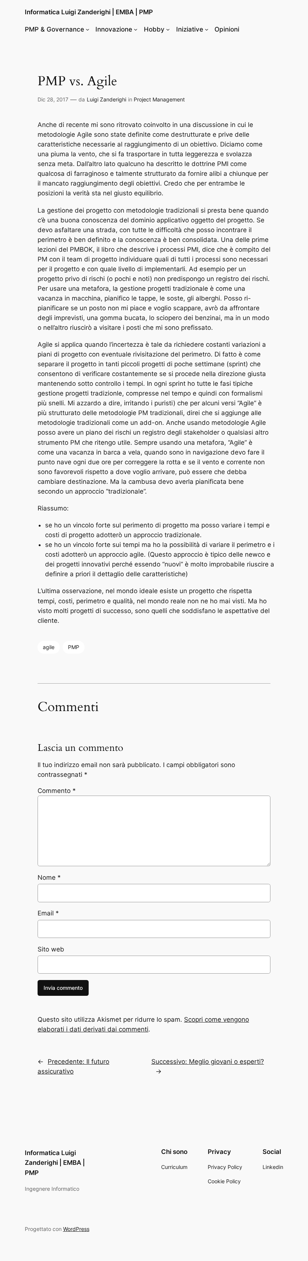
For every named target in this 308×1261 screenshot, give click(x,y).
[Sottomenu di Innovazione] (135, 29)
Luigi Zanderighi (106, 99)
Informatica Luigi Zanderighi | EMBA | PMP (89, 12)
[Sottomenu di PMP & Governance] (87, 29)
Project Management (159, 99)
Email (48, 913)
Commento (57, 790)
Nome (49, 877)
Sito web (51, 949)
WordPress (76, 1229)
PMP (73, 647)
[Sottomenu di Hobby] (168, 29)
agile (48, 647)
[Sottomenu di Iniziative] (206, 29)
